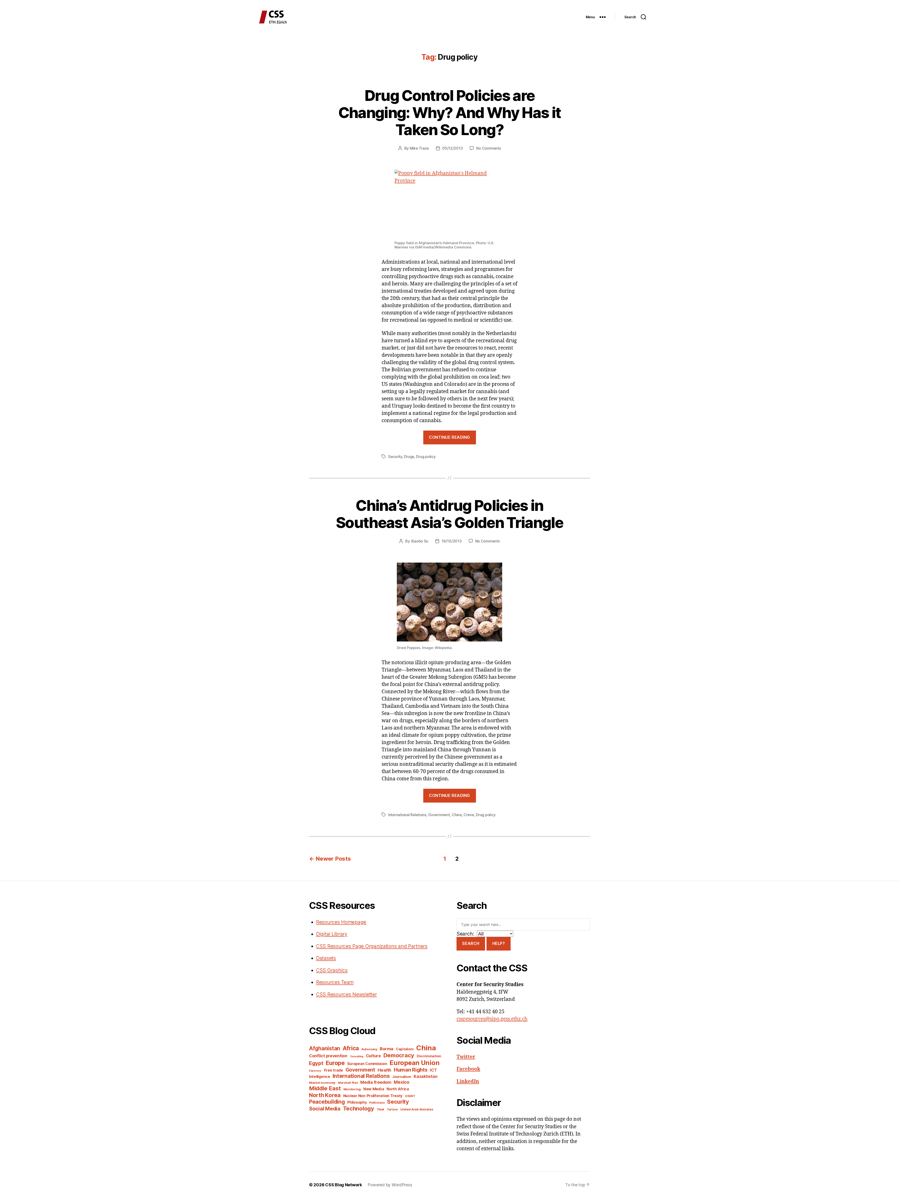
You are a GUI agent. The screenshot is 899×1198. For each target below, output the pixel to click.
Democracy (398, 1055)
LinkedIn (468, 1081)
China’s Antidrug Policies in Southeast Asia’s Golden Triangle (449, 513)
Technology (358, 1108)
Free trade (333, 1070)
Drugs (409, 456)
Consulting (356, 1056)
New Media (373, 1089)
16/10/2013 (451, 541)
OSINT (410, 1096)
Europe (335, 1062)
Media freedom (375, 1082)
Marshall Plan (348, 1082)
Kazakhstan (425, 1076)
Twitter (466, 1057)
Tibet (380, 1109)
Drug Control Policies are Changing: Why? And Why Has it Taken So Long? (449, 112)
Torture (392, 1109)
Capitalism (405, 1049)
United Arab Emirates (416, 1109)
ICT (433, 1070)
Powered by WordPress (390, 1184)
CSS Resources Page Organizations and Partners (371, 946)
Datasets (326, 958)
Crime (469, 814)
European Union (414, 1063)
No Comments (488, 148)
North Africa (398, 1089)
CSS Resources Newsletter (346, 994)
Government (439, 814)
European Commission (367, 1064)
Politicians (376, 1102)
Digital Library (331, 934)
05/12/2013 (452, 148)
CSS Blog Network (343, 1184)
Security (395, 456)
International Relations (407, 814)
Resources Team (335, 982)
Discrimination (429, 1056)
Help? (498, 943)
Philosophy (357, 1102)
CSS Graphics (332, 970)
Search (470, 943)
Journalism (401, 1077)
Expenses (315, 1070)
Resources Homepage (341, 922)
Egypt (316, 1063)
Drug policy (425, 456)
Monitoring (352, 1089)
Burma (386, 1048)
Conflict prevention (328, 1055)
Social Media (324, 1109)
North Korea (325, 1095)
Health (384, 1070)
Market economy (322, 1082)
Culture (373, 1055)
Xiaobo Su (419, 541)
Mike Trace (419, 148)
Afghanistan (324, 1048)
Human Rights (410, 1070)
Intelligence (319, 1076)
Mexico (401, 1082)
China (457, 814)
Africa (351, 1048)
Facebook (468, 1069)
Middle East (325, 1088)
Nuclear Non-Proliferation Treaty (372, 1096)
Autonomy (369, 1049)
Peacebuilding (327, 1101)
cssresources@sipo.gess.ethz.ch (492, 1019)
